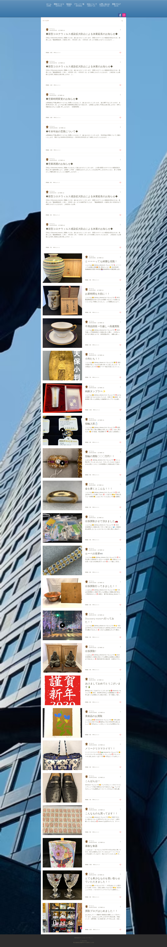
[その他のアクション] (121, 30)
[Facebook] (119, 15)
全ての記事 (46, 20)
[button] (122, 21)
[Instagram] (124, 15)
